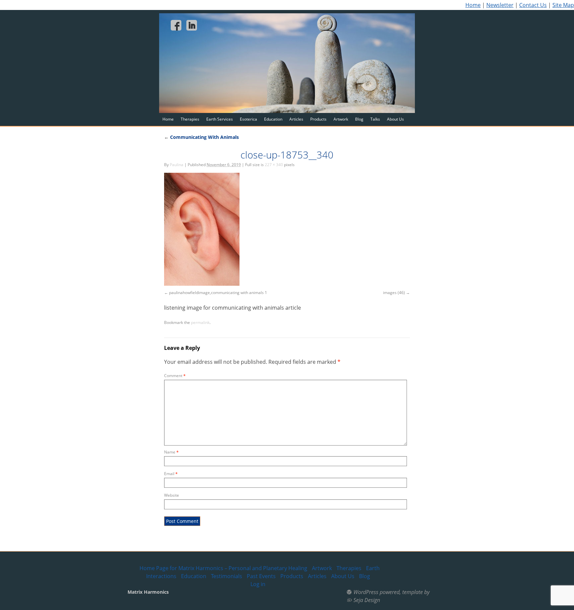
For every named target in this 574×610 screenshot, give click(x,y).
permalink (200, 322)
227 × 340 (274, 164)
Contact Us (533, 5)
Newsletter (500, 5)
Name (171, 452)
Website (171, 495)
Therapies (190, 119)
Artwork (341, 119)
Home (473, 5)
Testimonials (226, 576)
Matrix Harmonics (148, 592)
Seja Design (366, 600)
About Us (395, 119)
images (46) (394, 292)
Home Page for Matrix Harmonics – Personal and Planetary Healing (223, 568)
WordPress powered (376, 592)
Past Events (261, 576)
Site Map (563, 5)
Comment (175, 375)
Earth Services (219, 119)
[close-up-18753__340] (201, 283)
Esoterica (248, 119)
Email (171, 473)
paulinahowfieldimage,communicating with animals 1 (218, 292)
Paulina (176, 164)
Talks (375, 119)
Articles (296, 119)
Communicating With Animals (201, 137)
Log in (257, 584)
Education (273, 119)
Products (318, 119)
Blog (359, 119)
